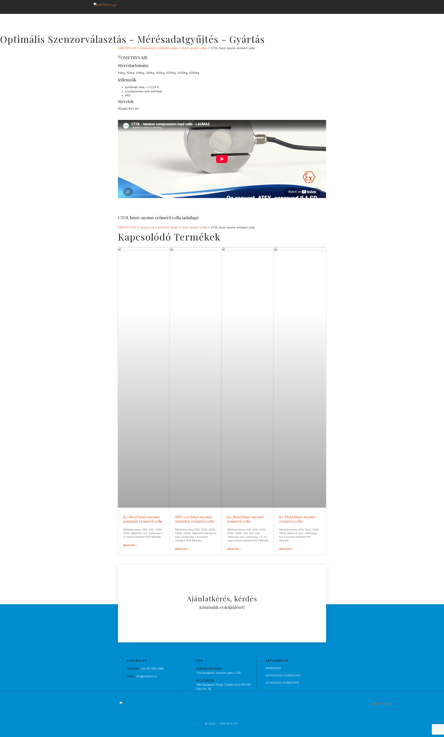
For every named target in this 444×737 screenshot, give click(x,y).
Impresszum (273, 668)
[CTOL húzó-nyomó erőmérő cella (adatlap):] (206, 217)
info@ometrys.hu (146, 676)
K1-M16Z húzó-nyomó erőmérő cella (297, 519)
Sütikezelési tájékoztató (282, 682)
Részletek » (130, 545)
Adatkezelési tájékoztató (283, 675)
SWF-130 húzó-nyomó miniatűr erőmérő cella (194, 519)
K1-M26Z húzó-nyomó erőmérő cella (245, 519)
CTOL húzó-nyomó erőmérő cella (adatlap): (158, 217)
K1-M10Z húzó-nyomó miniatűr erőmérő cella (142, 519)
